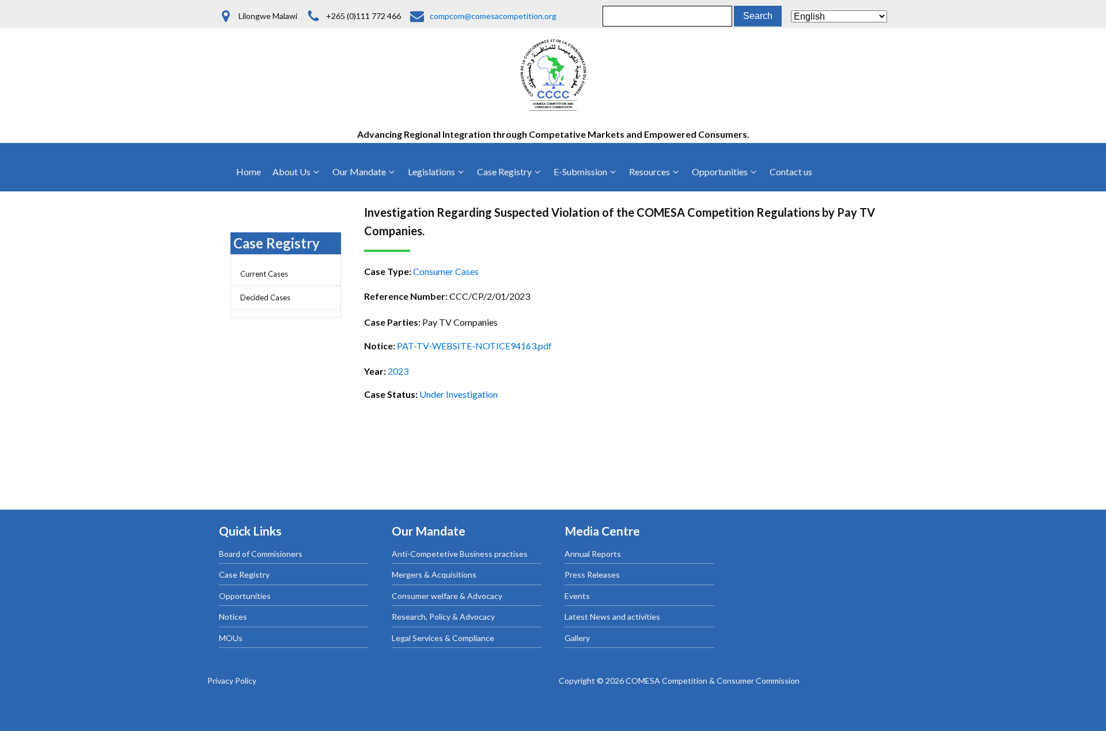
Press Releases (592, 574)
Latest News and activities (612, 616)
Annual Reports (593, 554)
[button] (297, 171)
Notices (233, 616)
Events (577, 596)
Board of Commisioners (260, 554)
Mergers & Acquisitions (434, 574)
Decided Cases (265, 297)
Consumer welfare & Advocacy (447, 596)
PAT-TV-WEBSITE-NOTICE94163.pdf (474, 345)
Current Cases (264, 273)
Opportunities (245, 596)
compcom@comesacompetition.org (493, 16)
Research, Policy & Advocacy (443, 616)
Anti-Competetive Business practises (460, 554)
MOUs (231, 638)
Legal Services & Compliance (443, 638)
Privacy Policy (231, 680)
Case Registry (244, 574)
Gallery (577, 638)
